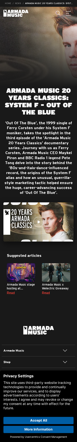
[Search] (58, 13)
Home (8, 3)
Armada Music (15, 13)
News (18, 3)
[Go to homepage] (38, 330)
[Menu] (68, 13)
